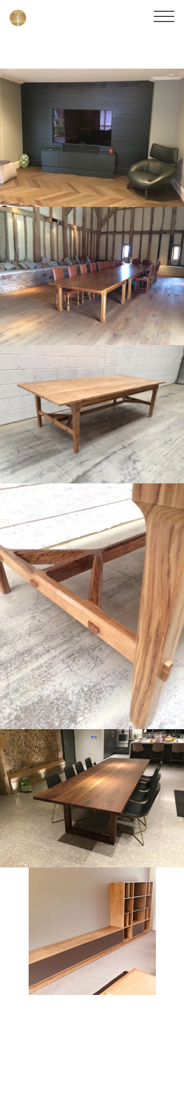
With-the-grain (20, 1097)
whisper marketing (153, 1048)
